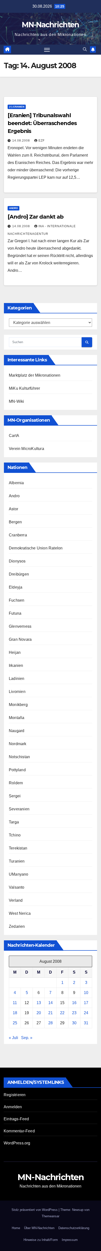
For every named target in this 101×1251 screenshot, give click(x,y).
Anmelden (13, 1107)
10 (86, 993)
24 (86, 1013)
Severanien (19, 809)
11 (15, 1003)
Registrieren (14, 1095)
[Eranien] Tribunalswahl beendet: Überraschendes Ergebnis (42, 123)
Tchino (15, 835)
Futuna (15, 613)
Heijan (15, 652)
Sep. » (26, 1038)
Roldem (16, 783)
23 (74, 1013)
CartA (14, 435)
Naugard (16, 731)
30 (74, 1023)
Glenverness (20, 626)
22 (62, 1013)
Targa (14, 822)
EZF (41, 140)
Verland (16, 900)
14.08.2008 (21, 140)
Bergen (15, 522)
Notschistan (19, 757)
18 (15, 1013)
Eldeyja (15, 587)
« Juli (13, 1038)
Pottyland (17, 770)
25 (15, 1023)
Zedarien (17, 926)
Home (16, 1228)
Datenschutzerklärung (73, 1228)
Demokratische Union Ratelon (36, 548)
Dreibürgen (19, 574)
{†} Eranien (16, 106)
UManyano (18, 874)
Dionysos (17, 561)
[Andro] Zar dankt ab (35, 216)
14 (50, 1003)
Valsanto (17, 887)
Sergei (15, 796)
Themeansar (50, 1216)
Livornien (17, 692)
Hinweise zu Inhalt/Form (41, 1240)
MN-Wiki (16, 401)
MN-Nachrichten (50, 24)
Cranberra (18, 535)
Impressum (70, 1240)
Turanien (17, 861)
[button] (85, 49)
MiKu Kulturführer (24, 388)
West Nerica (20, 913)
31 (86, 1023)
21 (50, 1013)
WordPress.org (17, 1143)
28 (50, 1023)
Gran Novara (20, 639)
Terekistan (18, 848)
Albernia (16, 483)
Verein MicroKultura (26, 449)
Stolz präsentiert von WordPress (35, 1210)
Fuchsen (16, 600)
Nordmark (17, 744)
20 (39, 1013)
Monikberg (18, 705)
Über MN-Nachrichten (39, 1228)
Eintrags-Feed (16, 1119)
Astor (13, 509)
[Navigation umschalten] (47, 49)
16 (74, 1003)
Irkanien (16, 665)
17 (86, 1003)
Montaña (16, 718)
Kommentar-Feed (19, 1131)
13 (39, 1003)
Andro (13, 208)
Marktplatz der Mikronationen (35, 375)
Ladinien (17, 678)
